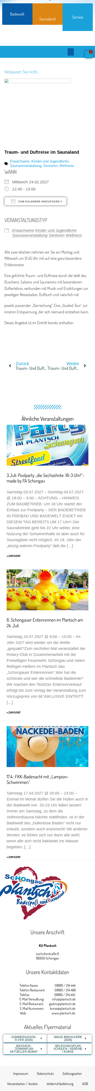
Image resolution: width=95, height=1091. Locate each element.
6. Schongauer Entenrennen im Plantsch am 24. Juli (45, 622)
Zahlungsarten (72, 1073)
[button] (71, 52)
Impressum (20, 1073)
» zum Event (14, 556)
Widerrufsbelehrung (60, 1083)
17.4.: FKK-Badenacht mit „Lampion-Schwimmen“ (37, 779)
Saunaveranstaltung (26, 166)
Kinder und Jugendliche (50, 161)
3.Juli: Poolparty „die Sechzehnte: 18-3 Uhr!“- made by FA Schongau (45, 478)
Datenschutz (45, 1073)
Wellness (66, 166)
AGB (85, 1083)
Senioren (50, 166)
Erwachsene (20, 161)
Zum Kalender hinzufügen (38, 201)
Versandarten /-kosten (22, 1083)
